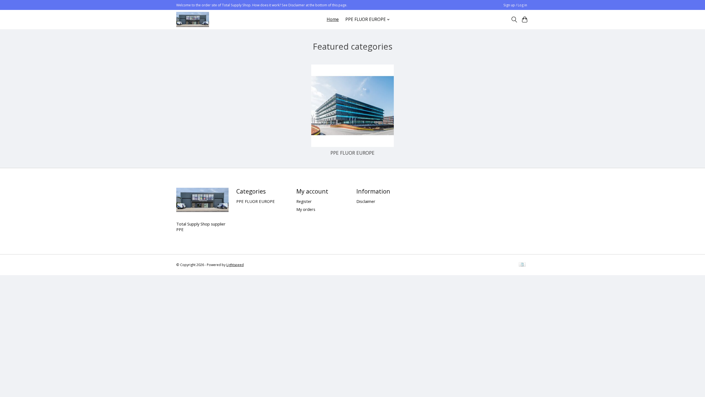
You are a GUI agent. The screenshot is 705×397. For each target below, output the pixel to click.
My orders (305, 209)
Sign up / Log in (515, 5)
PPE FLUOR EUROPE (352, 152)
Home (333, 19)
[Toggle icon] (514, 20)
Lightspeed (235, 264)
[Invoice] (522, 265)
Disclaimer (365, 201)
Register (304, 201)
